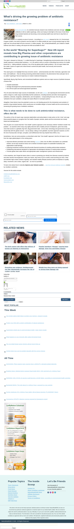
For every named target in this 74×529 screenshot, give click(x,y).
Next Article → (66, 299)
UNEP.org (6, 176)
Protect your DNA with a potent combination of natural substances (25, 323)
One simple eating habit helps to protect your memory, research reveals (26, 316)
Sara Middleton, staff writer (14, 23)
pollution (45, 93)
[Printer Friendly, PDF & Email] (68, 29)
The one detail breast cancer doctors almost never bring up (23, 344)
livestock (37, 141)
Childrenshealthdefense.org (12, 174)
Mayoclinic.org (8, 182)
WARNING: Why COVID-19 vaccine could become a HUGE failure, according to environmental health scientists (38, 378)
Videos (51, 6)
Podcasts (59, 6)
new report (46, 39)
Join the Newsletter (50, 220)
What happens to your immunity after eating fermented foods (23, 337)
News (45, 6)
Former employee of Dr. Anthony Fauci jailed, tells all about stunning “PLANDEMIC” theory (32, 392)
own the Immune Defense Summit (55, 165)
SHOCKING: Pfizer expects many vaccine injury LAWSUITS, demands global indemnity (31, 364)
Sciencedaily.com (9, 180)
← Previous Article (9, 299)
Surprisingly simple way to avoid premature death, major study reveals (26, 330)
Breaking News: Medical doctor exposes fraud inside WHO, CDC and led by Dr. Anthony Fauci (33, 371)
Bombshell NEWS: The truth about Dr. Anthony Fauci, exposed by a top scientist (29, 385)
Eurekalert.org (8, 178)
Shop (67, 6)
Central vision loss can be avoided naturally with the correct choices (25, 351)
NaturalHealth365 (21, 30)
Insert (14, 528)
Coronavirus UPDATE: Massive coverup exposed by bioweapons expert (26, 399)
